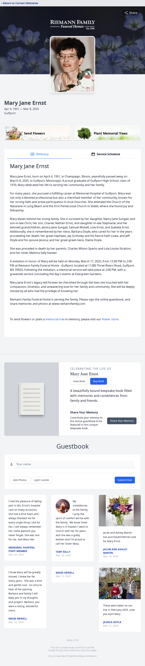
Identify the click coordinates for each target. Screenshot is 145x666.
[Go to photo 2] (120, 597)
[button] (120, 510)
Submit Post (125, 480)
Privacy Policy (62, 650)
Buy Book (98, 381)
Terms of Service (82, 650)
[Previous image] (102, 583)
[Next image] (137, 583)
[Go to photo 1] (119, 597)
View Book (79, 381)
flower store (110, 319)
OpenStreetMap (76, 656)
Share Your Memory (122, 420)
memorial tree (55, 319)
